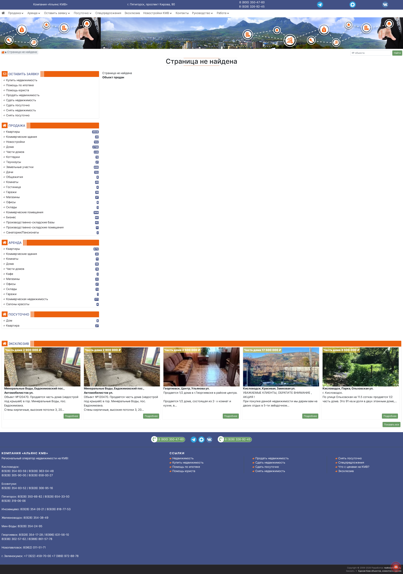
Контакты (182, 13)
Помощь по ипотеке (186, 466)
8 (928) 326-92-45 (252, 6)
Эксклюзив (132, 13)
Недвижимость (183, 458)
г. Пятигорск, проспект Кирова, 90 (151, 4)
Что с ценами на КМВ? (353, 466)
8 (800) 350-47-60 (252, 2)
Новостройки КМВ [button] (156, 13)
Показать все (391, 424)
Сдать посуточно (267, 466)
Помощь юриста (183, 471)
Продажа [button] (15, 13)
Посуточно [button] (82, 13)
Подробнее (71, 416)
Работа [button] (222, 13)
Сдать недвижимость (270, 462)
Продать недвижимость (272, 458)
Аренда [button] (32, 13)
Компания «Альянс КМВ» (50, 4)
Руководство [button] (201, 13)
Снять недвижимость (270, 471)
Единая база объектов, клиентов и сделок (379, 571)
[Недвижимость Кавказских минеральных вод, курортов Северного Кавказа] (3, 52)
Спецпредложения (108, 13)
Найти (397, 53)
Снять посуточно (350, 458)
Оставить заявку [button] (56, 13)
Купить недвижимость (188, 462)
